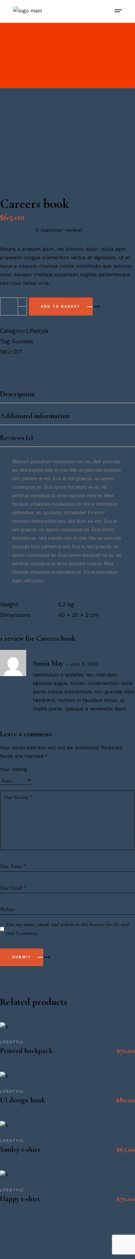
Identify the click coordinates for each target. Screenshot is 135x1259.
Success (22, 341)
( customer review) (58, 230)
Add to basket (61, 306)
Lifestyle (37, 331)
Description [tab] (17, 394)
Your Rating (13, 769)
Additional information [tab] (35, 416)
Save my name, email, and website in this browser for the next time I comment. (67, 929)
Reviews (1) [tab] (16, 438)
